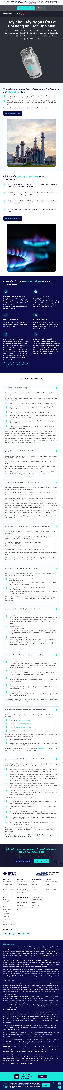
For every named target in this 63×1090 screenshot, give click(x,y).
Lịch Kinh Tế (48, 887)
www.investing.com (25, 720)
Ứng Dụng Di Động (22, 890)
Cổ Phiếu (33, 890)
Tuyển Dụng (6, 919)
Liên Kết (33, 902)
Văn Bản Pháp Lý (22, 902)
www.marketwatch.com (25, 731)
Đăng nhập (40, 8)
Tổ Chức (33, 908)
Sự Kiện (5, 907)
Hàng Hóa (34, 884)
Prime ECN (6, 887)
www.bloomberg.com (24, 727)
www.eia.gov (41, 748)
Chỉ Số (33, 887)
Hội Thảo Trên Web (50, 890)
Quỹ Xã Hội (20, 892)
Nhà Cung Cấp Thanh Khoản (23, 908)
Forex (33, 881)
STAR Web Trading (22, 884)
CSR (4, 904)
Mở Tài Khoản (7, 881)
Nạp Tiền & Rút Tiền (8, 890)
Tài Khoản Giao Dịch (8, 884)
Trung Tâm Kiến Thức (51, 881)
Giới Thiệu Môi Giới (36, 900)
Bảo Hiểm (20, 905)
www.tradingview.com (25, 724)
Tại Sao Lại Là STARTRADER (7, 900)
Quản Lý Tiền (35, 905)
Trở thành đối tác (41, 861)
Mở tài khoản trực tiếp (26, 8)
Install (42, 1077)
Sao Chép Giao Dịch (22, 881)
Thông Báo (6, 916)
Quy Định (19, 900)
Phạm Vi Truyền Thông (7, 910)
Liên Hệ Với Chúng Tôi (9, 924)
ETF (32, 892)
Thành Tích (6, 913)
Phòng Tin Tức (49, 884)
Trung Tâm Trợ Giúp (8, 921)
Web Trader (20, 887)
